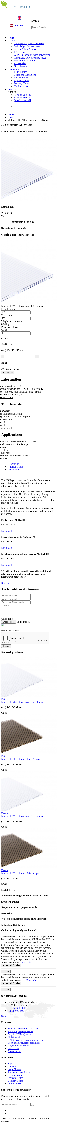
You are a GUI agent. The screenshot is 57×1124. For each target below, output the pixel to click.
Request (5, 583)
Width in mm (7, 315)
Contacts (12, 89)
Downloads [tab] (13, 469)
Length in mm (8, 309)
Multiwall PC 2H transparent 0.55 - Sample (23, 702)
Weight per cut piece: (11, 321)
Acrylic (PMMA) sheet (25, 49)
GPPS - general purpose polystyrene (32, 54)
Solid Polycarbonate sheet (27, 46)
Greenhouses (20, 66)
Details (4, 699)
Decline (6, 971)
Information (13, 69)
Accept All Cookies (11, 965)
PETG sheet (20, 52)
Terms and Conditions (25, 74)
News (10, 1063)
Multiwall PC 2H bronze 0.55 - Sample (21, 759)
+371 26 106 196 (22, 97)
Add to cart (8, 372)
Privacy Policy (21, 77)
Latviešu (19, 25)
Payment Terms (21, 80)
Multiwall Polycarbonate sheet (29, 43)
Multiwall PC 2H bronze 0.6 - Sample (20, 873)
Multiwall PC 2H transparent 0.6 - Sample (22, 816)
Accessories (20, 63)
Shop (10, 117)
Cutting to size (21, 86)
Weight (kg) (7, 212)
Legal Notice (20, 72)
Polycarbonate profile (24, 60)
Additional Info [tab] (15, 466)
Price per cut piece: (10, 327)
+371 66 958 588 (22, 94)
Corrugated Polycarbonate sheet (30, 57)
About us (12, 1066)
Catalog (11, 40)
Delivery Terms (21, 83)
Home (11, 37)
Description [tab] (13, 464)
